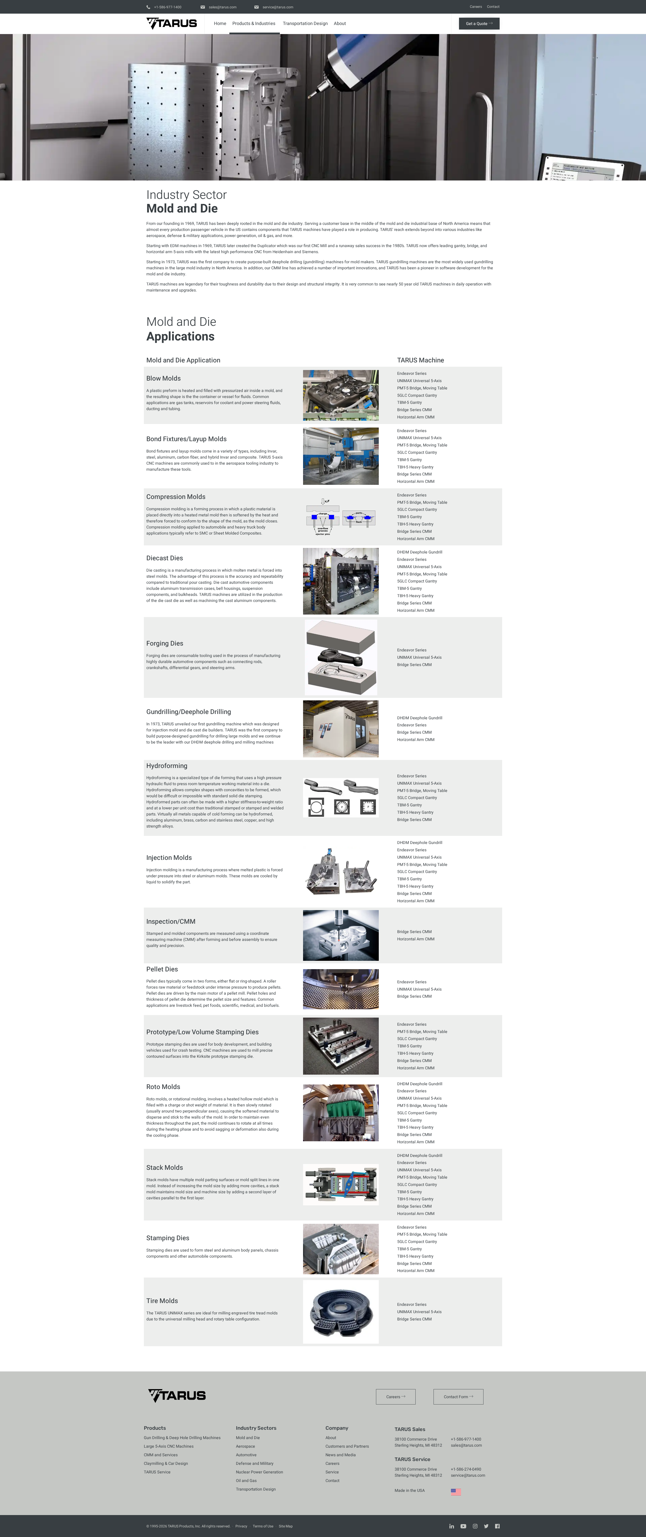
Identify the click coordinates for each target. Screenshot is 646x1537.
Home (220, 23)
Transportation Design (305, 23)
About (331, 1438)
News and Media (341, 1455)
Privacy (241, 1526)
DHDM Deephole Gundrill (419, 552)
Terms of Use (263, 1526)
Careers (476, 7)
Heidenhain (283, 252)
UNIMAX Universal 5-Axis (419, 381)
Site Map (286, 1526)
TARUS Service (157, 1472)
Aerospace (245, 1446)
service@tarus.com (468, 1475)
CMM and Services (161, 1455)
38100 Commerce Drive (416, 1439)
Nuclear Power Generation (259, 1472)
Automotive (246, 1455)
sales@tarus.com (466, 1445)
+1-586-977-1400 (466, 1439)
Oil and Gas (246, 1481)
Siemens (310, 252)
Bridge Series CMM (414, 410)
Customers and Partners (347, 1446)
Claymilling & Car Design (166, 1464)
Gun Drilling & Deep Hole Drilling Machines (182, 1438)
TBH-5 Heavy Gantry (415, 467)
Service (332, 1472)
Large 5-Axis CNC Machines (169, 1446)
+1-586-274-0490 (466, 1469)
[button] (479, 24)
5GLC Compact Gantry (417, 395)
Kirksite (203, 1056)
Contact (493, 7)
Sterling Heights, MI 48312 (418, 1445)
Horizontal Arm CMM (416, 417)
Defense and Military (255, 1464)
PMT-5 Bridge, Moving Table (422, 388)
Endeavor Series (411, 373)
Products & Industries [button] (253, 23)
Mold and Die (248, 1438)
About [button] (340, 23)
